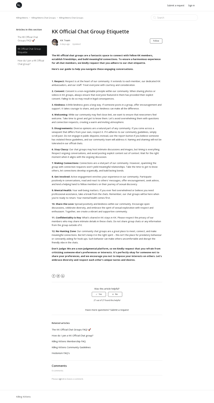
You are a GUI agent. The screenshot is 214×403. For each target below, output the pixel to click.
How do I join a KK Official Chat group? (31, 62)
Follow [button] (156, 40)
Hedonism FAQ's (61, 353)
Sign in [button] (191, 5)
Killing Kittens (22, 17)
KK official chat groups (70, 55)
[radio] (99, 294)
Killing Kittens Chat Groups (43, 17)
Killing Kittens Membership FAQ (69, 341)
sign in (61, 378)
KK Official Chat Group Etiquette (29, 50)
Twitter (58, 276)
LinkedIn (63, 276)
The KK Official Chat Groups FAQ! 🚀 (28, 38)
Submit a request (175, 5)
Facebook (54, 276)
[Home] (19, 7)
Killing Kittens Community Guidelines (71, 347)
